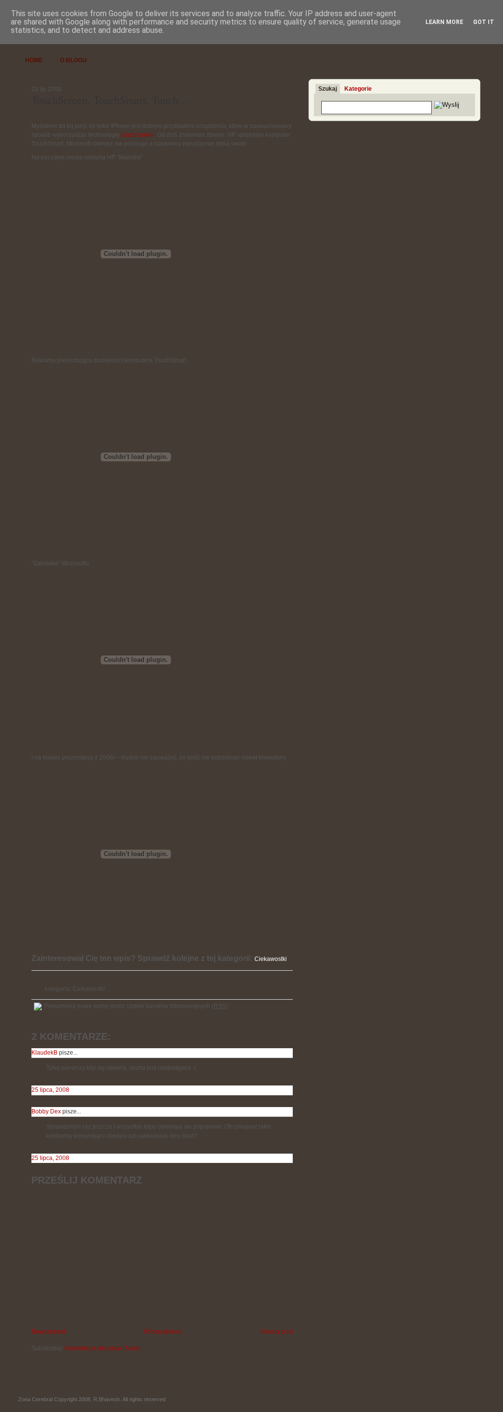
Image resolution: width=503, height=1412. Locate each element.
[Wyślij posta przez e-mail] (32, 975)
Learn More (444, 22)
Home (34, 60)
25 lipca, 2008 (50, 1089)
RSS (220, 1006)
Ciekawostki (89, 988)
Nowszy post (48, 1331)
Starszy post (276, 1331)
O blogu (73, 60)
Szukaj (327, 88)
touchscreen (137, 134)
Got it (483, 22)
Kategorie (358, 88)
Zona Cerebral (35, 1399)
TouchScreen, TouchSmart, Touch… (110, 100)
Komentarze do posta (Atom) (102, 1348)
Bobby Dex (46, 1111)
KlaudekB (44, 1052)
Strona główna (162, 1331)
